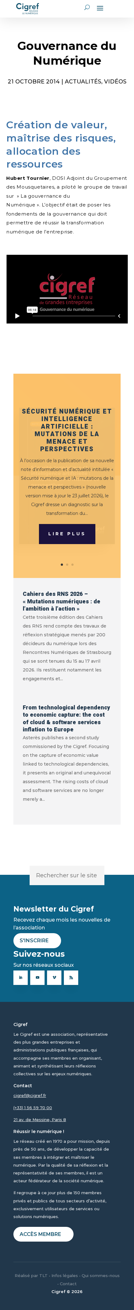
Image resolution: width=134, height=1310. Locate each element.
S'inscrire (34, 941)
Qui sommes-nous (101, 1275)
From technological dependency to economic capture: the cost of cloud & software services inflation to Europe (66, 718)
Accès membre (40, 1234)
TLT (43, 1275)
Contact (68, 1283)
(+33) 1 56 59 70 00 (32, 1107)
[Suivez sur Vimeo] (54, 977)
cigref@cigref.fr (29, 1095)
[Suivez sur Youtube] (37, 977)
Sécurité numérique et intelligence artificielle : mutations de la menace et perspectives (67, 430)
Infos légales (64, 1275)
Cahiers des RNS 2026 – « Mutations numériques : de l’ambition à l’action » (61, 601)
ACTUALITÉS (83, 81)
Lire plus (67, 534)
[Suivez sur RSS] (71, 977)
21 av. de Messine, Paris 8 (39, 1119)
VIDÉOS (115, 81)
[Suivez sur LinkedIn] (20, 977)
